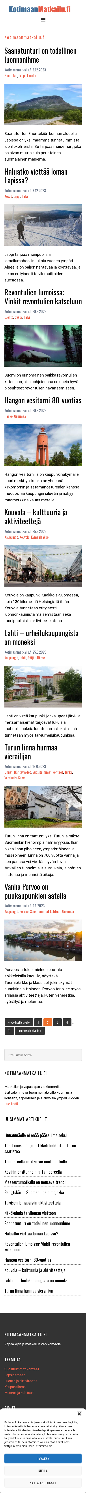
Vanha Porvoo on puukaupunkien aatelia (35, 891)
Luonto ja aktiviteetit (20, 1381)
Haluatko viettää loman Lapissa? (35, 176)
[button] (79, 1414)
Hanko (8, 416)
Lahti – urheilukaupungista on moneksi (41, 637)
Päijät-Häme (36, 657)
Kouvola (24, 537)
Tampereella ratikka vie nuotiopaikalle (35, 1161)
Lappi (22, 75)
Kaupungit (11, 537)
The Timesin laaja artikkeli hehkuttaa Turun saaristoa (40, 1148)
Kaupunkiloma (15, 1387)
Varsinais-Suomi (15, 777)
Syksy (18, 317)
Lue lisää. (11, 1104)
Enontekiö (10, 75)
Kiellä (43, 1470)
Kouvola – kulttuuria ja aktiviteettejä (35, 516)
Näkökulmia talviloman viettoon (30, 1213)
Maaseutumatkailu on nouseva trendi (34, 1182)
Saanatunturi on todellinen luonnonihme (40, 55)
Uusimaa (20, 416)
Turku (68, 772)
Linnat (8, 772)
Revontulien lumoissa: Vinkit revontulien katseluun (43, 296)
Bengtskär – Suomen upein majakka (34, 1192)
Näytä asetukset (43, 1482)
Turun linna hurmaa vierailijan (30, 751)
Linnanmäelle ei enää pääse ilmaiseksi (35, 1135)
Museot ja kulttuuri (19, 1393)
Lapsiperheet (14, 1375)
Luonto (31, 75)
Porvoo (23, 911)
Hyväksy (43, 1458)
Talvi (25, 196)
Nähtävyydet (22, 772)
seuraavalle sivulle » (29, 1030)
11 (10, 1030)
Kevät (8, 196)
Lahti (22, 657)
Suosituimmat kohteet (47, 772)
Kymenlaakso (40, 537)
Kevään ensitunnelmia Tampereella (33, 1171)
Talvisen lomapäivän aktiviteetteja (32, 1202)
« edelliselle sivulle (19, 1022)
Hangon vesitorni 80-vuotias (42, 399)
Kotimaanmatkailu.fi (43, 9)
